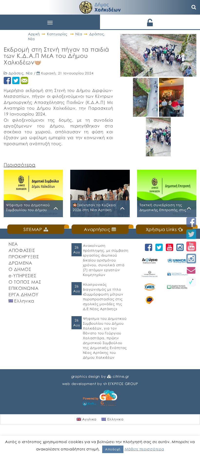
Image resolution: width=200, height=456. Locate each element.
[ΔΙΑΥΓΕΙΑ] (149, 261)
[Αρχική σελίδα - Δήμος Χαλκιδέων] (100, 7)
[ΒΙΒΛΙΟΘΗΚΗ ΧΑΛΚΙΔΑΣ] (177, 287)
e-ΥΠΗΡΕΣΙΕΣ (22, 275)
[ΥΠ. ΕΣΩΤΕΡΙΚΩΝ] (149, 274)
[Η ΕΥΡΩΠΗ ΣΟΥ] (149, 300)
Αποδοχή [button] (112, 449)
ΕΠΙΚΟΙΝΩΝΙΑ (24, 288)
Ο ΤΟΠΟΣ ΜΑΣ (25, 282)
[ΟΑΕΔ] (149, 287)
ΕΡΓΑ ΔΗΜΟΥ (24, 294)
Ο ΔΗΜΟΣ (20, 269)
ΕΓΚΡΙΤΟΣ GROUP (123, 384)
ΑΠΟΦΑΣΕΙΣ (22, 250)
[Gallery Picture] (146, 115)
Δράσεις (96, 34)
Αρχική (34, 34)
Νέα (78, 34)
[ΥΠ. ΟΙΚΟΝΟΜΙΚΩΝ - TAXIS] (177, 274)
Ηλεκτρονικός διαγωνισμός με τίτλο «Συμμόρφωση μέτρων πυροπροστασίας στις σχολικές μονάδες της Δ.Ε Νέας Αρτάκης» (103, 296)
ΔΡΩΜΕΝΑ (20, 263)
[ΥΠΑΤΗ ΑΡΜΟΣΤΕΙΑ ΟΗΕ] (177, 261)
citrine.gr (121, 376)
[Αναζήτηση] (194, 7)
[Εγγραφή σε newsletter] (191, 270)
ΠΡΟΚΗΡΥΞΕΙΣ (24, 256)
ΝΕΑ (13, 244)
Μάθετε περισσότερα (144, 449)
